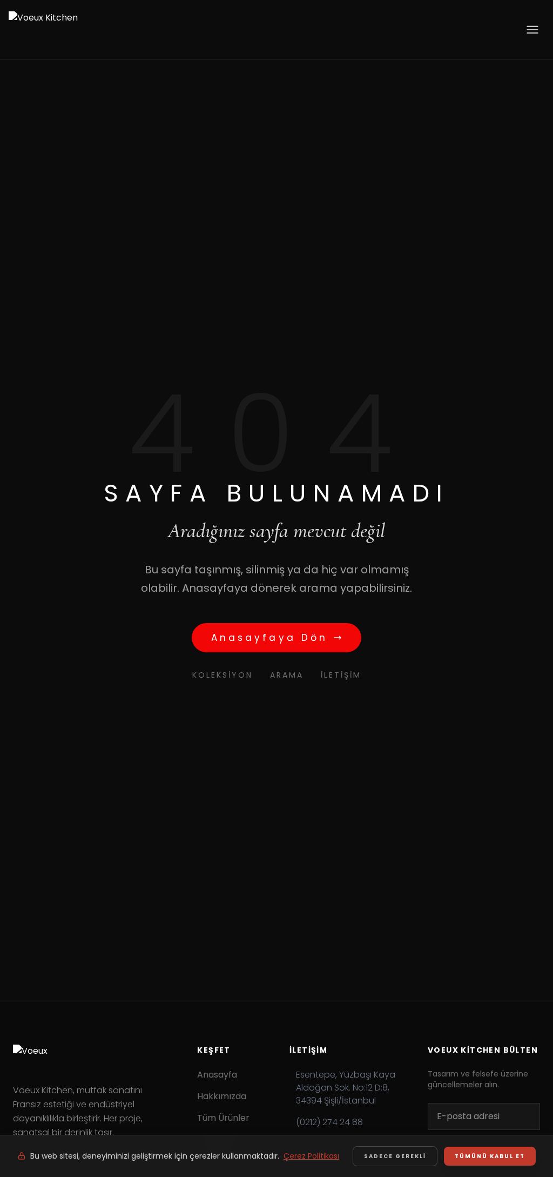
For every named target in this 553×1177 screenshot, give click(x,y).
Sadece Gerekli (395, 1156)
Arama (287, 675)
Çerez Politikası (311, 1156)
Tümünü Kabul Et (490, 1156)
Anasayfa (217, 1074)
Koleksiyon (222, 675)
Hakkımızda (221, 1096)
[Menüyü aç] (532, 30)
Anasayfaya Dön (269, 637)
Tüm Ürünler (223, 1118)
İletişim (341, 675)
